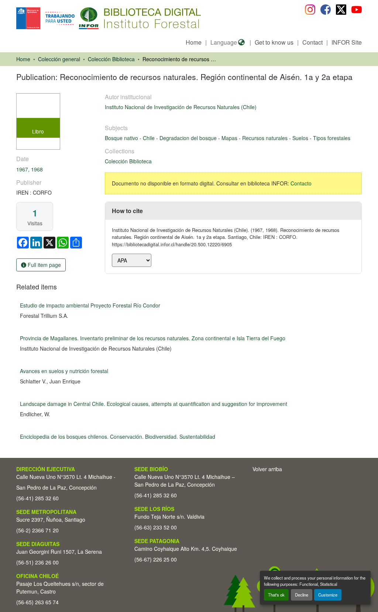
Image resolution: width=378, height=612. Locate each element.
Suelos (301, 138)
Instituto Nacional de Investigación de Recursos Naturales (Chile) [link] (181, 107)
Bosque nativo (122, 138)
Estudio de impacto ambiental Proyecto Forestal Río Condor (90, 305)
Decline (301, 595)
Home (194, 42)
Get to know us (274, 42)
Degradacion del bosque (188, 138)
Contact (312, 42)
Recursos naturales (265, 138)
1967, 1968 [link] (29, 169)
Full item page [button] (43, 264)
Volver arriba (267, 469)
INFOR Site (346, 42)
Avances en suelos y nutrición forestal (64, 371)
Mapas (230, 138)
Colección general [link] (59, 59)
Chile (149, 138)
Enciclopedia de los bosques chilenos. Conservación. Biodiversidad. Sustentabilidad (117, 436)
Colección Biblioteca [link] (111, 59)
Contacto (301, 183)
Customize (327, 595)
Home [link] (23, 59)
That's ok (276, 595)
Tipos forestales (331, 138)
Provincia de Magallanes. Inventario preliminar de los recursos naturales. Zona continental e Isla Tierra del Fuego (152, 338)
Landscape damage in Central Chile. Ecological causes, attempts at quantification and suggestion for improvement (153, 403)
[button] (76, 18)
